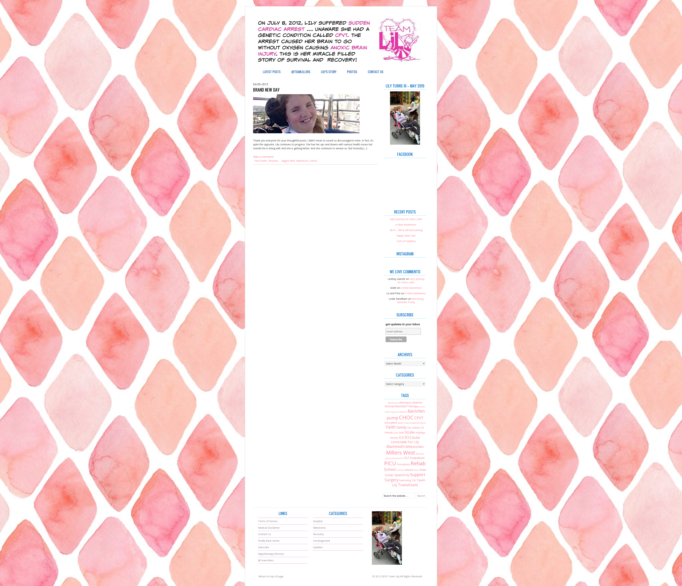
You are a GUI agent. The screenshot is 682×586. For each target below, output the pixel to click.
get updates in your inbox (403, 324)
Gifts (396, 433)
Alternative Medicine (410, 402)
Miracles (420, 454)
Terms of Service (268, 521)
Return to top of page (270, 576)
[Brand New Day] (306, 113)
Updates (318, 547)
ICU (408, 437)
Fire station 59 (415, 427)
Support (417, 474)
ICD (401, 437)
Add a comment (263, 157)
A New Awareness (406, 224)
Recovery (273, 160)
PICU (390, 463)
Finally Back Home (268, 540)
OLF (406, 458)
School (313, 160)
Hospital (318, 521)
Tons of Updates (406, 241)
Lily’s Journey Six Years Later (406, 219)
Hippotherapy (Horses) (271, 553)
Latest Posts (272, 71)
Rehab (418, 463)
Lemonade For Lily (405, 442)
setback (408, 470)
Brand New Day (266, 90)
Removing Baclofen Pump (410, 300)
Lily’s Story (328, 71)
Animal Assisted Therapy (401, 406)
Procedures (403, 464)
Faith (391, 427)
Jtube (416, 437)
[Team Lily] (341, 67)
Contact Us (375, 71)
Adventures (302, 160)
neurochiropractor (394, 458)
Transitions (408, 484)
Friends (389, 432)
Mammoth (395, 446)
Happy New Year (406, 235)
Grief (401, 432)
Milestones (414, 446)
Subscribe (263, 547)
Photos (352, 71)
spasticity (401, 475)
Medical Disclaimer (269, 527)
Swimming (405, 480)
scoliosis (400, 470)
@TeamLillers (300, 71)
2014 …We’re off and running (406, 230)
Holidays (420, 432)
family (401, 427)
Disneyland (390, 422)
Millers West (400, 452)
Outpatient (417, 458)
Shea (416, 470)
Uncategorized (321, 540)
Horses (394, 437)
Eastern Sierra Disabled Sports (412, 423)
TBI (414, 480)
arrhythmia (402, 412)
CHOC (406, 417)
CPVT (418, 417)
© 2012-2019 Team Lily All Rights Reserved (397, 576)
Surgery (391, 479)
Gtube (410, 432)
